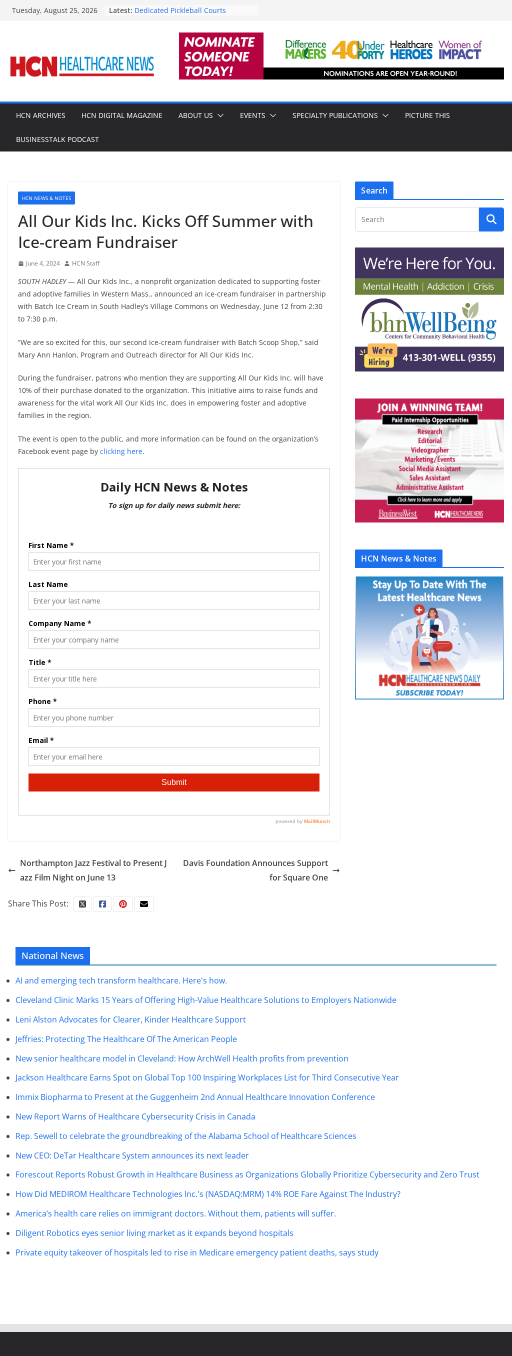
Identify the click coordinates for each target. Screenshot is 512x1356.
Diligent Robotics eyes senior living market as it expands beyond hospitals (155, 1233)
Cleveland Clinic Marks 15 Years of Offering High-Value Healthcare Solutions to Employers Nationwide (206, 1000)
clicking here (121, 451)
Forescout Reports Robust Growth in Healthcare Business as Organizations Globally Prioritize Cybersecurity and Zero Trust (248, 1174)
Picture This (427, 115)
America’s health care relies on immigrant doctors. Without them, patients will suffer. (176, 1213)
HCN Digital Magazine (122, 115)
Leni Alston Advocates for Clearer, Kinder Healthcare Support (131, 1019)
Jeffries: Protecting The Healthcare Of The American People (126, 1039)
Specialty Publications (335, 115)
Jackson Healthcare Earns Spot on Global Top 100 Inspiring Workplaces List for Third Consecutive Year (207, 1077)
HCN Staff (86, 263)
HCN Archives (41, 115)
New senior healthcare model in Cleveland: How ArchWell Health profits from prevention (182, 1058)
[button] (218, 115)
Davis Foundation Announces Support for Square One (255, 870)
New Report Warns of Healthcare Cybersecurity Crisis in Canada (136, 1116)
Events (253, 115)
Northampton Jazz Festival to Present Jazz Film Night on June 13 (93, 870)
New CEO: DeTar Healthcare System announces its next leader (132, 1155)
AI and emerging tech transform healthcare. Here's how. (121, 980)
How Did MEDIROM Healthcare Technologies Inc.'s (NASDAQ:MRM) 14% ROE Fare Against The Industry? (208, 1194)
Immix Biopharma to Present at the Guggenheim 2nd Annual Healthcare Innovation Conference (195, 1097)
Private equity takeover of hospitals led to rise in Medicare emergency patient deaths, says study (197, 1252)
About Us (195, 115)
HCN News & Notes (46, 198)
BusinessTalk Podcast (57, 139)
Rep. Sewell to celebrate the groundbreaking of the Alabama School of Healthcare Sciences (186, 1136)
